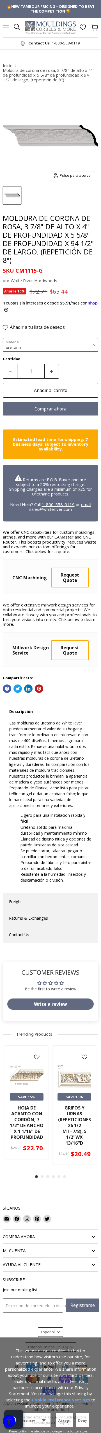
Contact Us (19, 934)
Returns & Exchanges (28, 918)
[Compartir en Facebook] (7, 688)
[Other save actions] (43, 1420)
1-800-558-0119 (58, 504)
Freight (15, 901)
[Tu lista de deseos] (83, 27)
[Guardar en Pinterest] (39, 688)
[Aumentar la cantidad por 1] (52, 371)
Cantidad (11, 359)
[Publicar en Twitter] (17, 688)
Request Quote (70, 577)
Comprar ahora (50, 409)
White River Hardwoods (34, 280)
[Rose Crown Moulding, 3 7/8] (12, 195)
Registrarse (82, 1305)
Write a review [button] (50, 1004)
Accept (64, 1420)
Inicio (8, 65)
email (86, 504)
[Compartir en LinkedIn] (28, 688)
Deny (82, 1420)
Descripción (21, 711)
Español (48, 1331)
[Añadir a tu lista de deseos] (36, 1057)
